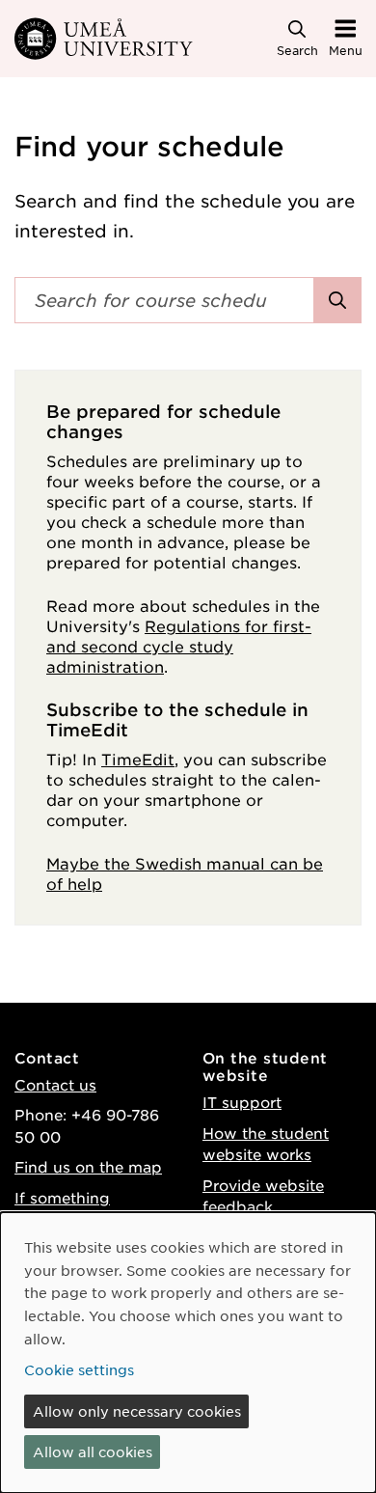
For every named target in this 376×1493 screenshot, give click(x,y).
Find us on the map (88, 1166)
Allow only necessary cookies (137, 1411)
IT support (242, 1101)
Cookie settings (79, 1369)
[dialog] (188, 1352)
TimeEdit (138, 758)
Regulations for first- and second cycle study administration (178, 646)
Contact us (55, 1084)
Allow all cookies (92, 1451)
